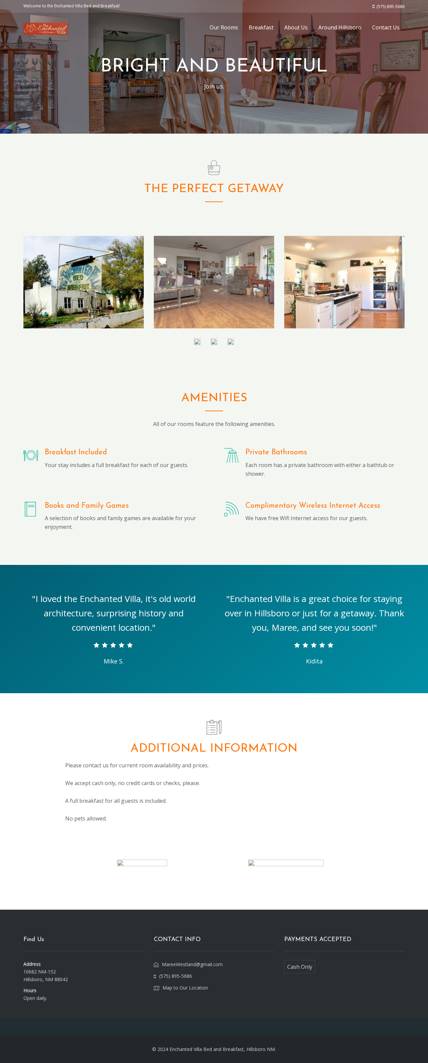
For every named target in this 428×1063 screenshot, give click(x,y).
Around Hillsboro (339, 27)
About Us (296, 27)
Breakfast (261, 27)
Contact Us (386, 27)
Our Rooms (224, 27)
